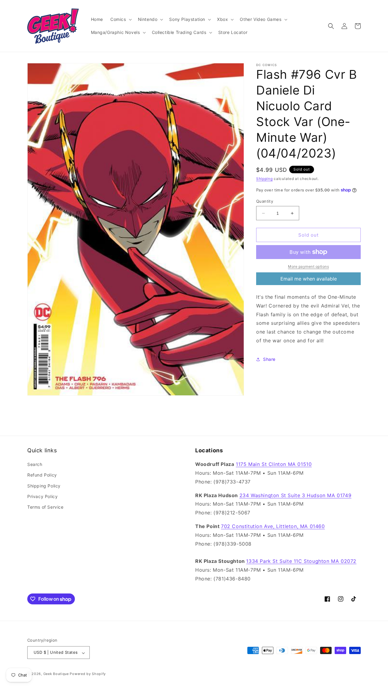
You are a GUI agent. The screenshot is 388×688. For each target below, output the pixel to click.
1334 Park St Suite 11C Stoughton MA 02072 (301, 561)
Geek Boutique (56, 674)
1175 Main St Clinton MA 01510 (274, 464)
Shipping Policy (44, 485)
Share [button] (269, 359)
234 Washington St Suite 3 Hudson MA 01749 (295, 495)
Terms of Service (45, 507)
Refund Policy (42, 475)
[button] (120, 19)
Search (34, 464)
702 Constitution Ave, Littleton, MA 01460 (273, 526)
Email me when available (308, 279)
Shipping (264, 178)
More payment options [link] (308, 266)
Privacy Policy (42, 496)
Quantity (264, 201)
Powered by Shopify (88, 674)
